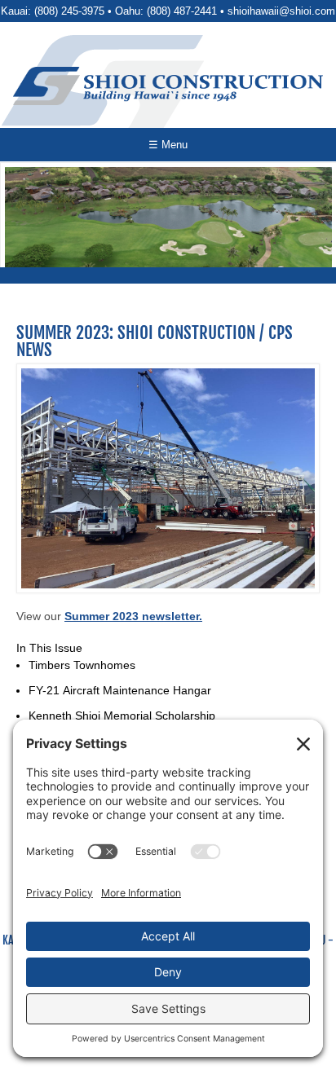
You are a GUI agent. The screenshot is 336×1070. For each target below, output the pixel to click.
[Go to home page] (168, 86)
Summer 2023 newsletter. (133, 616)
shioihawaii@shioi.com (281, 11)
